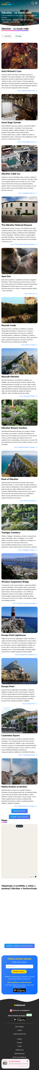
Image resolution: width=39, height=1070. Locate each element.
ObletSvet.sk (20, 1050)
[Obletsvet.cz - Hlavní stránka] (6, 3)
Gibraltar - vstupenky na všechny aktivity (19, 946)
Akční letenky (19, 1027)
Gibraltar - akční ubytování (19, 817)
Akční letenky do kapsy (19, 1015)
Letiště (19, 1030)
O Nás (19, 1046)
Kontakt (19, 1043)
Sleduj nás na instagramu (21, 1010)
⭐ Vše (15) (19, 826)
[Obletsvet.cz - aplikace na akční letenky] (19, 990)
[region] (19, 851)
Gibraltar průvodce (19, 811)
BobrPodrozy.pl (19, 1054)
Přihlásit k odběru (19, 972)
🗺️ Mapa (18, 36)
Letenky (19, 1039)
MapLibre (31, 876)
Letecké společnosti (19, 1034)
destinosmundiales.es (19, 1057)
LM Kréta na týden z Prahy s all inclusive (18, 1063)
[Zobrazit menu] (36, 3)
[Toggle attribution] (35, 877)
